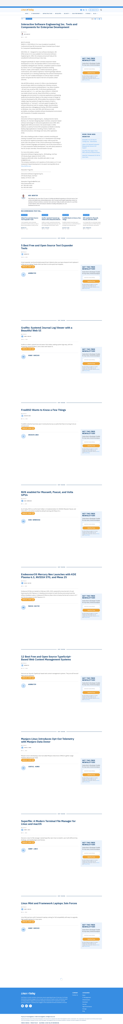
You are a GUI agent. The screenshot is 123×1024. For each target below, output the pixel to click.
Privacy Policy (87, 79)
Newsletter (95, 9)
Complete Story (26, 266)
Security (66, 13)
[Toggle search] (101, 10)
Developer (58, 13)
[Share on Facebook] (95, 19)
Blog (94, 13)
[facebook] (81, 10)
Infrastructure (47, 13)
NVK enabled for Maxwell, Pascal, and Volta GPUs (90, 218)
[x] (86, 10)
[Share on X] (97, 19)
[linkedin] (84, 10)
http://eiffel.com (26, 166)
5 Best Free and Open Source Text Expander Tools (29, 218)
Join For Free (91, 72)
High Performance (77, 13)
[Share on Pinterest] (99, 19)
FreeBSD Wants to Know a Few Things (71, 218)
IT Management (35, 13)
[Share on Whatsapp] (101, 19)
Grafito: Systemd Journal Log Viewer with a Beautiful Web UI (51, 218)
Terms (98, 78)
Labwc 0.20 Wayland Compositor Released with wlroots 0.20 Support (90, 146)
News (26, 13)
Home (22, 18)
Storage (88, 13)
